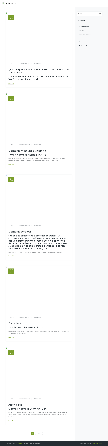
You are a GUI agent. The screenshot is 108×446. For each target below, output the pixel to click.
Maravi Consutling (97, 443)
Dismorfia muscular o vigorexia (27, 150)
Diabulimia (15, 323)
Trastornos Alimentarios (24, 63)
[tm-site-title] (19, 443)
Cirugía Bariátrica (84, 26)
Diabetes (81, 30)
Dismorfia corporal (19, 231)
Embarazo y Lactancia (85, 34)
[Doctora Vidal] (10, 3)
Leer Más (11, 83)
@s (53, 76)
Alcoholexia (15, 404)
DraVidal (12, 63)
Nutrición (81, 42)
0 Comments (37, 63)
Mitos (80, 38)
